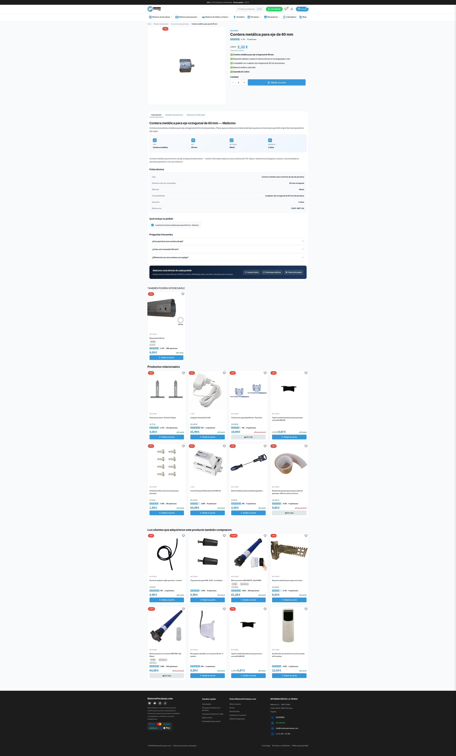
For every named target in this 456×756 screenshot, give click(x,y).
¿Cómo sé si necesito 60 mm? (165, 249)
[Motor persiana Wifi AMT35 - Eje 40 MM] (248, 552)
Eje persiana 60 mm (157, 338)
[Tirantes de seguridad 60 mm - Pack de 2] (248, 390)
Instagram (160, 703)
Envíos (232, 708)
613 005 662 (280, 723)
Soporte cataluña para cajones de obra (287, 580)
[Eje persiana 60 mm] (166, 311)
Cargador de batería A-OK (200, 417)
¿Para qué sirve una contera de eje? (167, 241)
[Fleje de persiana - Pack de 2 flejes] (166, 390)
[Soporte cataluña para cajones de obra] (289, 552)
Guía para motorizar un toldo (212, 714)
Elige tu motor (207, 718)
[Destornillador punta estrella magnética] (248, 463)
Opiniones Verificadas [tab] (196, 115)
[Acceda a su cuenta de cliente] (291, 9)
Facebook (149, 703)
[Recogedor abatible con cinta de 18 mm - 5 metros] (207, 626)
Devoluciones (234, 711)
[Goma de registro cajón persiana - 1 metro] (166, 552)
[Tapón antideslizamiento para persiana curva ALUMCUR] (289, 390)
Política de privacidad (300, 745)
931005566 (280, 717)
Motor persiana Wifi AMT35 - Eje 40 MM (246, 580)
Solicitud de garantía (237, 719)
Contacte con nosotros (237, 715)
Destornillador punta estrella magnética (247, 491)
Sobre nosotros (235, 704)
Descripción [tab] (156, 115)
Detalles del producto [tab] (174, 115)
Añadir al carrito (278, 82)
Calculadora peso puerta (211, 721)
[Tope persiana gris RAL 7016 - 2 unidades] (207, 552)
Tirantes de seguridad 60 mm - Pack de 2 (246, 417)
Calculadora (206, 704)
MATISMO (234, 31)
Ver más (248, 437)
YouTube (155, 703)
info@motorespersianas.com (287, 728)
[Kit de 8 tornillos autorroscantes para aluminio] (166, 463)
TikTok (165, 703)
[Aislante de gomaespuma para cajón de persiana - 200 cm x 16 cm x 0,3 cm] (289, 463)
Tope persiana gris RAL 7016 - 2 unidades (206, 580)
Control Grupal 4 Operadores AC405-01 (205, 491)
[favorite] (285, 9)
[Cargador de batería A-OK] (207, 390)
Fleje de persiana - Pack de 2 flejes (163, 417)
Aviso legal (266, 745)
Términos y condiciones (281, 745)
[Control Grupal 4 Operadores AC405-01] (207, 463)
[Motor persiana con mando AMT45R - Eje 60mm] (166, 626)
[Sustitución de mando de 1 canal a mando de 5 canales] (289, 626)
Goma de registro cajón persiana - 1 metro (166, 580)
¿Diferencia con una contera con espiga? (170, 257)
